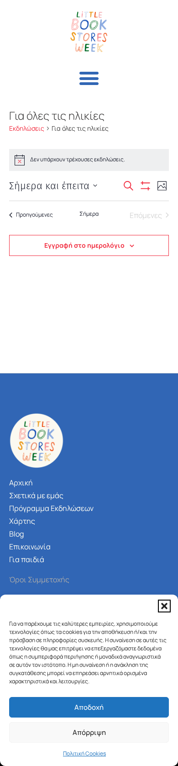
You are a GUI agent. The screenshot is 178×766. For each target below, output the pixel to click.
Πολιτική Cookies (84, 753)
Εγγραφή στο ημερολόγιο (84, 245)
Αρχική (21, 483)
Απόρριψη (89, 732)
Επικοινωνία (30, 547)
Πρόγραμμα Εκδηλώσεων (51, 508)
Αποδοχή (89, 707)
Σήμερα (89, 214)
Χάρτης (22, 521)
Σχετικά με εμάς (36, 495)
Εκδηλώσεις (26, 128)
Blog (16, 534)
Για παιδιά (26, 559)
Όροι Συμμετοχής (39, 579)
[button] (164, 606)
